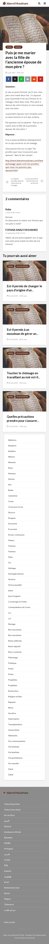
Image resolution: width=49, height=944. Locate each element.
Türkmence (9, 904)
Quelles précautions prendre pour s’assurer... (23, 419)
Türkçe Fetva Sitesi (12, 809)
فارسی (7, 854)
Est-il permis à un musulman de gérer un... (22, 332)
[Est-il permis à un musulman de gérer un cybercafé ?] (24, 314)
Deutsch (7, 826)
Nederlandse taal (11, 887)
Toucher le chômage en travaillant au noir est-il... (23, 375)
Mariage (18, 47)
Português (8, 848)
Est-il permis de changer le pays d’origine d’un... (24, 288)
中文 (6, 865)
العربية (6, 821)
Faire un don (9, 922)
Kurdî (6, 882)
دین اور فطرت (10, 910)
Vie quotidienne (22, 266)
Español (7, 871)
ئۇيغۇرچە (7, 876)
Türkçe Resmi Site (12, 804)
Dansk (7, 893)
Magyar (7, 899)
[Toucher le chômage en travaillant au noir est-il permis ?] (24, 357)
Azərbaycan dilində (12, 832)
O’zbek (7, 860)
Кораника (8, 837)
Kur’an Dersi (9, 815)
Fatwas (9, 47)
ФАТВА (7, 843)
